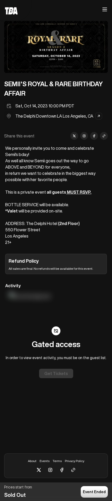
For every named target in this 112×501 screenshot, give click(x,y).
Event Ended (94, 492)
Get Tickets (56, 373)
